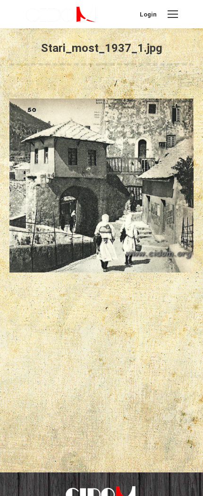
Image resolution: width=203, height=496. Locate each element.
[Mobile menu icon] (172, 14)
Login (148, 14)
